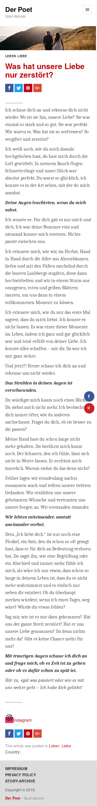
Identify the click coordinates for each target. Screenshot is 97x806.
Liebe (22, 56)
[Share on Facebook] (89, 396)
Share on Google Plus (37, 88)
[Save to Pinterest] (89, 408)
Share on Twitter (18, 88)
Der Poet (18, 9)
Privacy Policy (20, 774)
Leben (10, 56)
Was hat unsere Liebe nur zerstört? (45, 70)
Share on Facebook (9, 88)
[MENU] (87, 9)
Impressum (16, 768)
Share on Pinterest (28, 88)
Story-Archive (20, 780)
